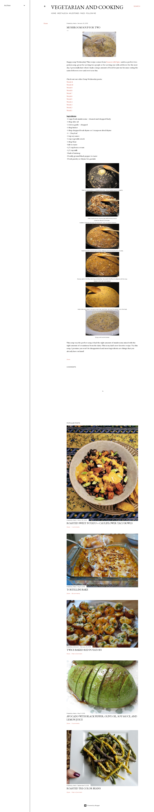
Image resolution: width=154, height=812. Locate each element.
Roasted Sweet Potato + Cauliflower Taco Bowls (100, 523)
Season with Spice (113, 62)
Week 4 (69, 102)
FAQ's (82, 13)
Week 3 (69, 105)
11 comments (75, 723)
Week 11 (70, 82)
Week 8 (69, 90)
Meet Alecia (62, 13)
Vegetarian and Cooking (87, 7)
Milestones (74, 13)
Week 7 (69, 93)
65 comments (76, 593)
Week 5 (69, 99)
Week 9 (69, 88)
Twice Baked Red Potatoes (84, 649)
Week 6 (69, 96)
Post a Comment (77, 653)
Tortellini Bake (77, 589)
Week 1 (69, 110)
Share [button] (46, 23)
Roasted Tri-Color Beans (84, 788)
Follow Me (91, 13)
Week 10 (70, 85)
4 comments (75, 527)
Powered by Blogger (93, 805)
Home (53, 13)
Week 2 (69, 107)
